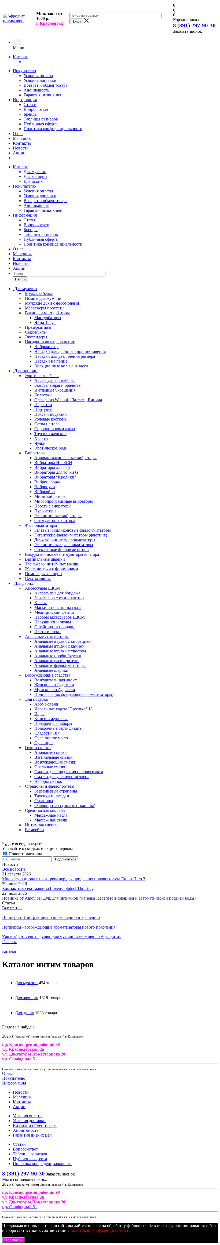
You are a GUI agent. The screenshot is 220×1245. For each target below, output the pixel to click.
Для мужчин (35, 171)
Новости (21, 148)
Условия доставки (40, 80)
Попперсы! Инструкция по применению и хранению (51, 917)
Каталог (20, 56)
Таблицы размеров (41, 119)
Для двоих (33, 181)
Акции (19, 153)
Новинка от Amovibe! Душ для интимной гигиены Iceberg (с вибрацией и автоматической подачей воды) (99, 898)
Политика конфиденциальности (53, 128)
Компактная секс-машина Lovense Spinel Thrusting (48, 888)
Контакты (22, 143)
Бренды (31, 114)
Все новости (13, 869)
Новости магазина (25, 854)
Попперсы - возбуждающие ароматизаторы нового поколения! (59, 927)
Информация (25, 99)
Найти (20, 279)
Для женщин (35, 176)
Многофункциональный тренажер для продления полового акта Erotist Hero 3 (73, 879)
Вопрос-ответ (36, 109)
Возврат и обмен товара (45, 85)
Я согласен (13, 1240)
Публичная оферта (41, 124)
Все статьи (12, 908)
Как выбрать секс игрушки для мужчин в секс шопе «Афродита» (61, 936)
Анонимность (36, 90)
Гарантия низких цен (43, 95)
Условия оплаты (38, 75)
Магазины (22, 138)
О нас (18, 133)
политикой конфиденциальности (101, 1230)
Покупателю (24, 70)
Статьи (30, 104)
